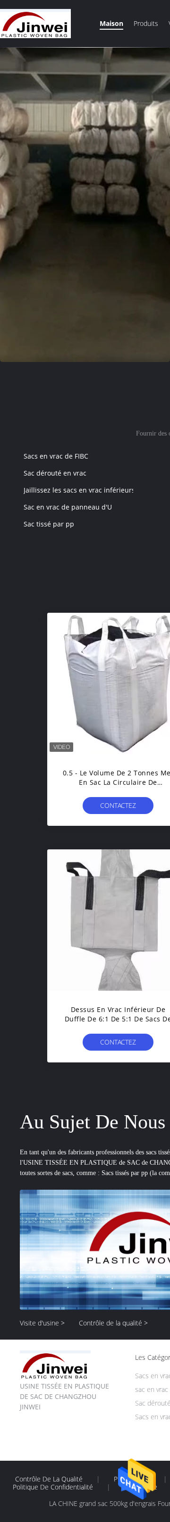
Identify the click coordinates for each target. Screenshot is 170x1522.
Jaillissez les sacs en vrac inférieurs (79, 489)
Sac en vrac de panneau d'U (68, 506)
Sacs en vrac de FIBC (56, 456)
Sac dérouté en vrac (55, 473)
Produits (146, 23)
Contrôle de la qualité (49, 1479)
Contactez (118, 805)
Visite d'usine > (42, 1322)
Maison (111, 23)
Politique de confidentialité (53, 1487)
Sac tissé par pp (49, 523)
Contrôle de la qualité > (113, 1322)
